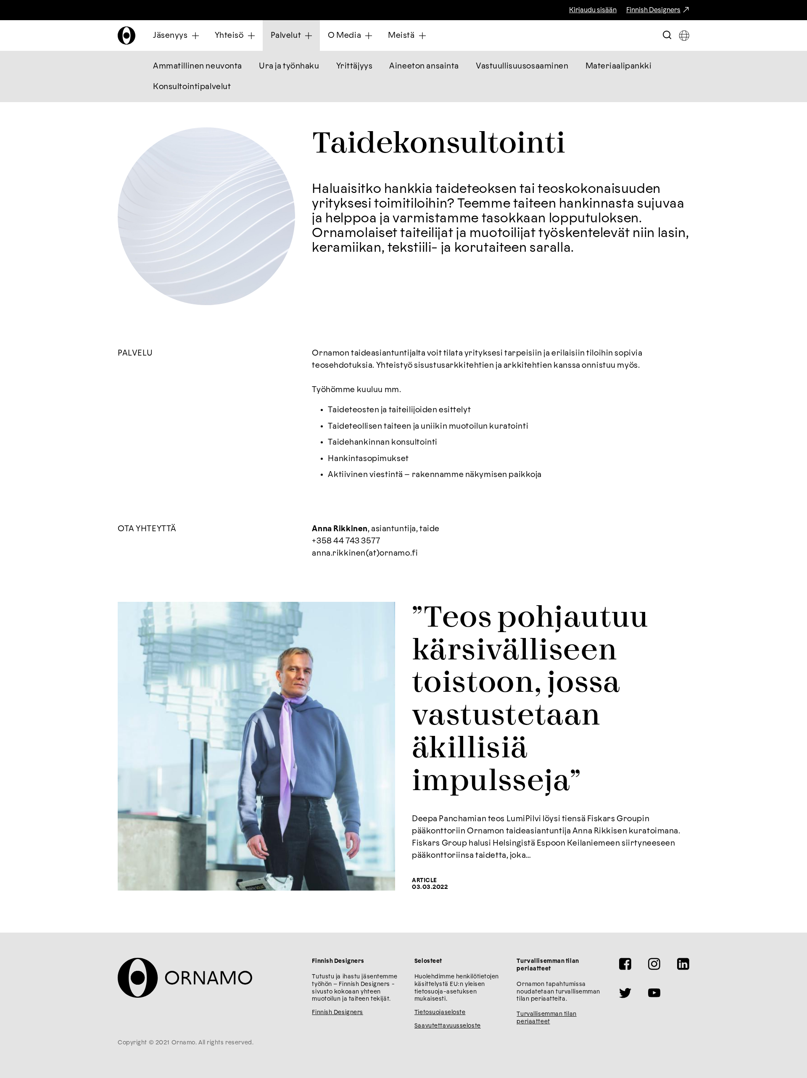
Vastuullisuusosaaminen (522, 66)
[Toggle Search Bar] (667, 35)
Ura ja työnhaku (289, 66)
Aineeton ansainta (424, 66)
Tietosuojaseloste (440, 1012)
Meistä (401, 36)
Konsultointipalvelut (192, 87)
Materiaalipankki (618, 66)
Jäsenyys (170, 36)
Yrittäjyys (354, 66)
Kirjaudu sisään (593, 10)
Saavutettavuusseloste (447, 1026)
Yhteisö (229, 36)
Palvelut (286, 36)
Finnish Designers (653, 10)
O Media (344, 36)
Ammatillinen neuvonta (197, 66)
